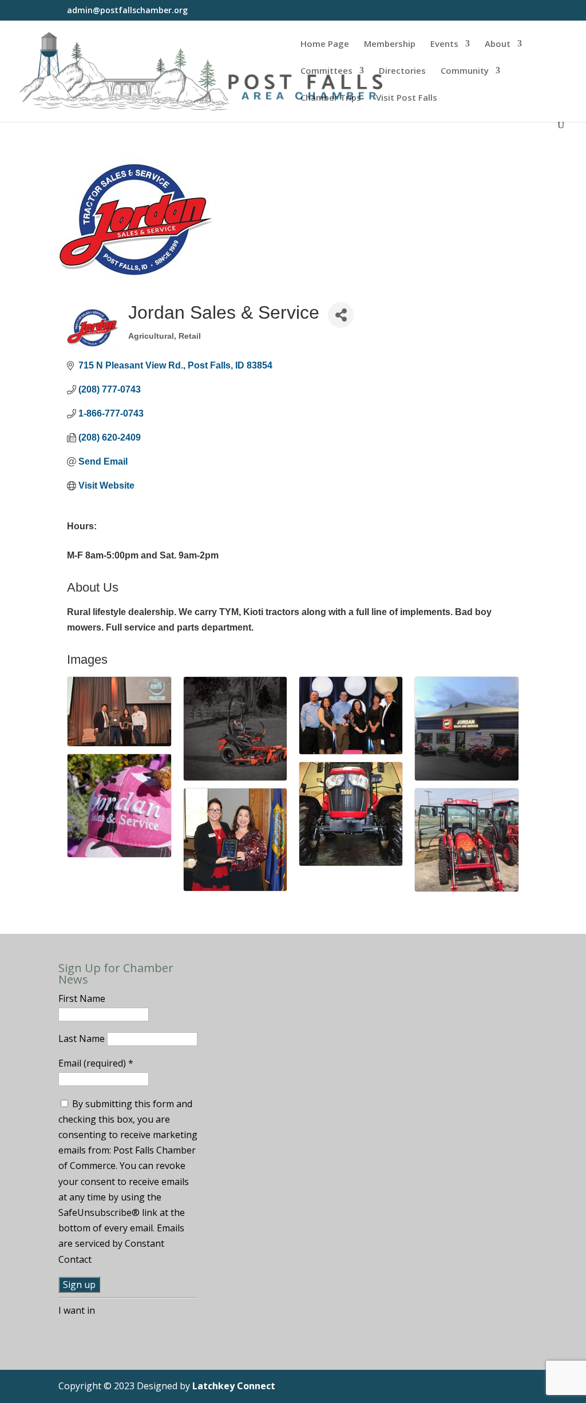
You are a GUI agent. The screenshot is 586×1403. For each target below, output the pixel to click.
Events (444, 44)
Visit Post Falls (406, 98)
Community (465, 71)
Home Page (324, 44)
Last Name (82, 1038)
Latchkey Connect (233, 1386)
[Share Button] (341, 315)
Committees (326, 71)
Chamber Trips (330, 98)
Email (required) (95, 1063)
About (497, 44)
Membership (389, 44)
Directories (402, 71)
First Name (81, 998)
